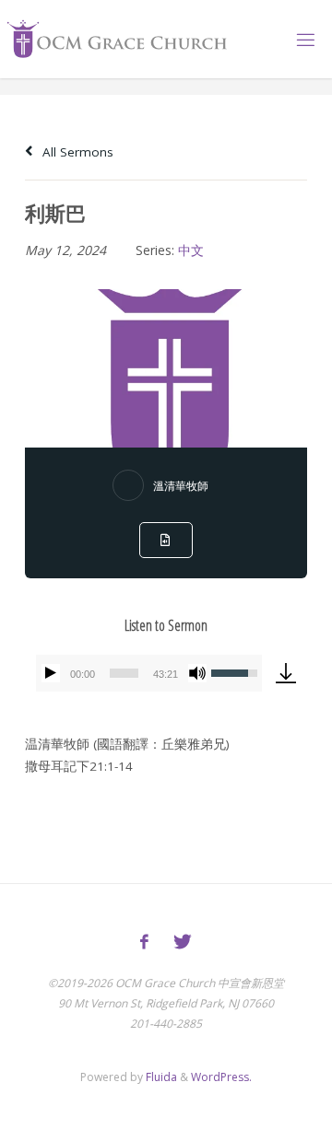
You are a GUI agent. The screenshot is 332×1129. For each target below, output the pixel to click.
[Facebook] (144, 941)
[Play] (51, 673)
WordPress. (221, 1077)
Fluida (160, 1077)
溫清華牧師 (180, 486)
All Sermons (76, 152)
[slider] (124, 673)
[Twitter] (183, 941)
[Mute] (197, 673)
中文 (191, 250)
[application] (149, 673)
